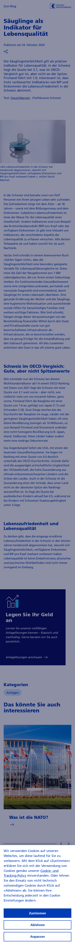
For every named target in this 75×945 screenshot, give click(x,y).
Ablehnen (37, 925)
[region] (37, 895)
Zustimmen (37, 913)
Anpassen (37, 936)
